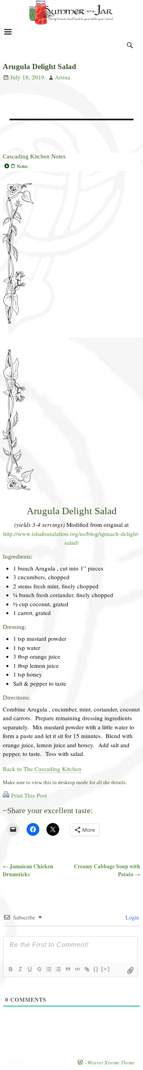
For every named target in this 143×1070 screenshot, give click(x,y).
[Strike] (39, 969)
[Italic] (20, 969)
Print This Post (29, 795)
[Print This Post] (6, 795)
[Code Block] (77, 969)
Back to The (42, 769)
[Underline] (29, 969)
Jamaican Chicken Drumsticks (28, 870)
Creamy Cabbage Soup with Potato (107, 870)
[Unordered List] (58, 969)
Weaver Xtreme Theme (111, 1062)
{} (96, 969)
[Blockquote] (67, 969)
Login (131, 917)
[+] (105, 969)
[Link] (86, 969)
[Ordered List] (48, 969)
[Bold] (10, 969)
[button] (71, 166)
